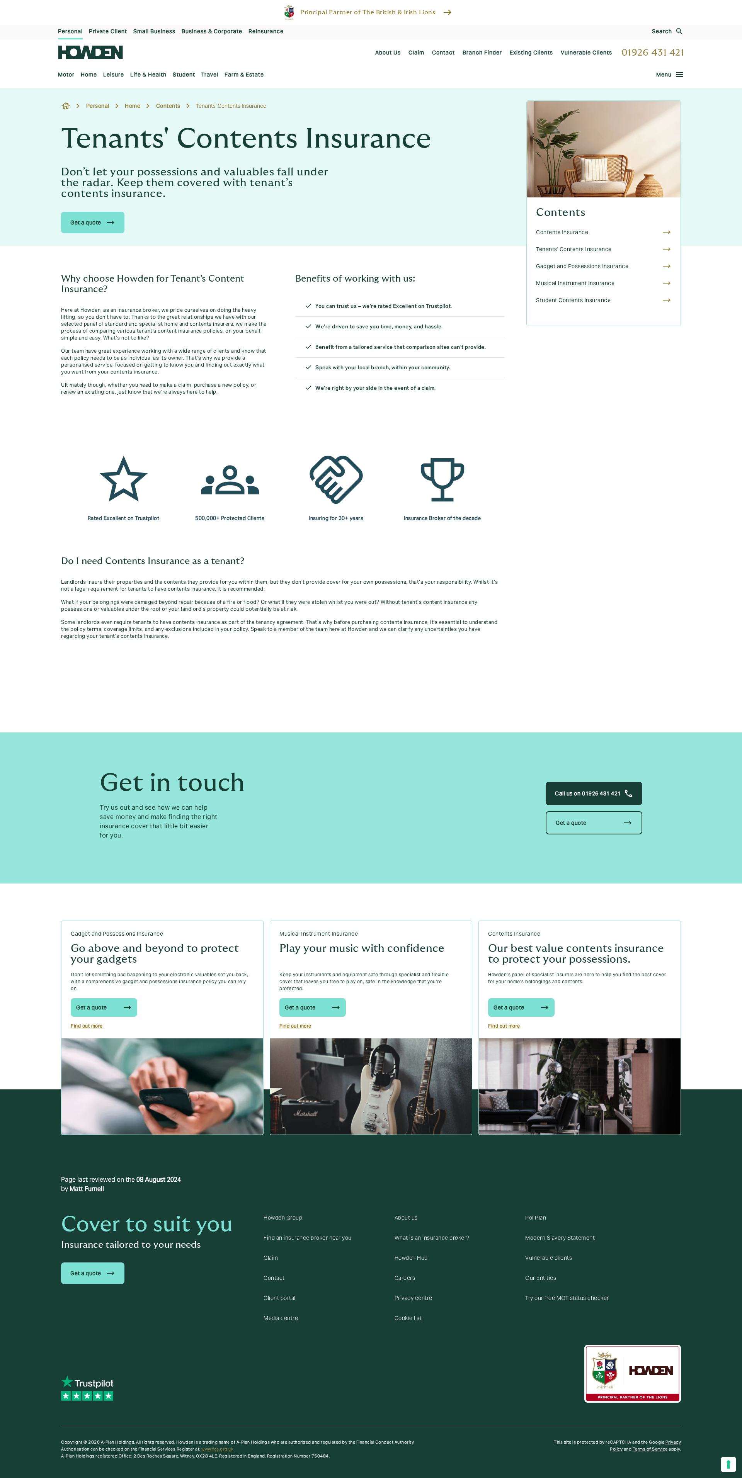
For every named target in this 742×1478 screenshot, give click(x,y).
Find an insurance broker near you (308, 1237)
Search (662, 31)
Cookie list (408, 1318)
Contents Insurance (514, 933)
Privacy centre (413, 1298)
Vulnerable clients (548, 1257)
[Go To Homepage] (90, 52)
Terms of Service (650, 1449)
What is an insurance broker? (432, 1237)
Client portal (280, 1298)
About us (406, 1217)
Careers (405, 1277)
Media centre (281, 1318)
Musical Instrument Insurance (318, 933)
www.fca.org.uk (217, 1449)
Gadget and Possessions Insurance (117, 933)
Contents (560, 212)
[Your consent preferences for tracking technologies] (728, 1464)
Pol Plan (535, 1217)
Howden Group (283, 1217)
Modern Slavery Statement (560, 1237)
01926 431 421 (652, 53)
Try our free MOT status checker (567, 1298)
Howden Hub (411, 1257)
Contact (274, 1277)
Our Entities (540, 1277)
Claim (271, 1257)
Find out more (87, 1026)
